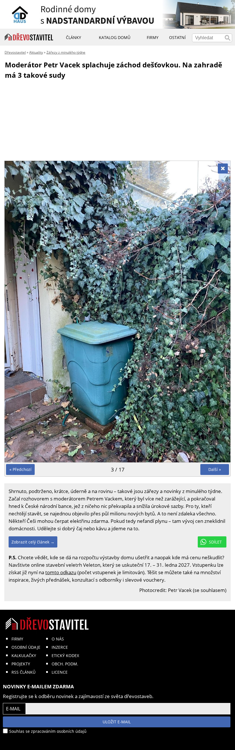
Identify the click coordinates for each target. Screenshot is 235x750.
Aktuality (36, 52)
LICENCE (60, 672)
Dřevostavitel (15, 52)
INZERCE (60, 647)
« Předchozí (20, 469)
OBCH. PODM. (65, 664)
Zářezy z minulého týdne (65, 52)
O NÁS (58, 639)
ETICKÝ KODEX (65, 655)
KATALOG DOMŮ (114, 37)
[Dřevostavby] (29, 37)
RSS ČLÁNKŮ (23, 672)
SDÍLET (215, 542)
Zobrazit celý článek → (32, 542)
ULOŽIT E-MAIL (117, 721)
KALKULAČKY (23, 655)
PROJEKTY (20, 664)
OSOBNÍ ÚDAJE (25, 647)
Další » (214, 469)
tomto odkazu (60, 572)
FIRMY (17, 639)
